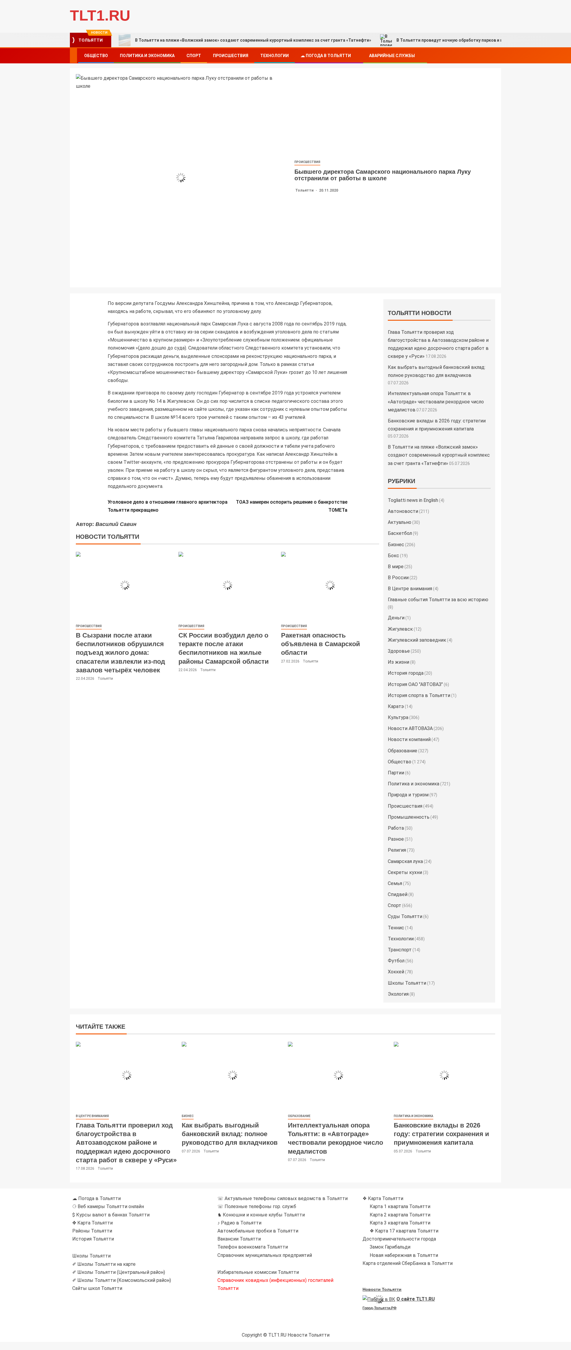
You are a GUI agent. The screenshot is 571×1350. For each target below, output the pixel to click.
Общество (96, 55)
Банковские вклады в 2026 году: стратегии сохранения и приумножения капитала (441, 1134)
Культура (398, 717)
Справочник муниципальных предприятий (264, 1255)
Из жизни (398, 662)
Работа (396, 828)
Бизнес (396, 544)
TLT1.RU (100, 15)
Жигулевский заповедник (417, 640)
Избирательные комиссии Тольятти (258, 1272)
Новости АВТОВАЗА (410, 728)
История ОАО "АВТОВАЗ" (415, 684)
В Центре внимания (410, 588)
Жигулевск (400, 629)
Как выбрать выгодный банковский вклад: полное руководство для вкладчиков (230, 1134)
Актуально (399, 522)
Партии (396, 773)
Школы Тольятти (407, 983)
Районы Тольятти (92, 1231)
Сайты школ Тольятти (97, 1288)
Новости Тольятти (382, 1289)
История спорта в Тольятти (419, 695)
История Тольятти (93, 1239)
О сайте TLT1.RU (415, 1299)
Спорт (193, 55)
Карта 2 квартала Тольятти (400, 1215)
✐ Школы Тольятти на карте (104, 1264)
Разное (396, 839)
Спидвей (397, 894)
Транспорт (400, 950)
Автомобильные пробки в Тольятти (257, 1231)
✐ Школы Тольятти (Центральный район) (118, 1272)
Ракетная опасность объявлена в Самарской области (320, 644)
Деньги (396, 618)
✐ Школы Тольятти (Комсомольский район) (121, 1280)
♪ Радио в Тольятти (239, 1223)
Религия (397, 850)
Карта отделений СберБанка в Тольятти (408, 1263)
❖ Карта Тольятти (383, 1198)
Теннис (396, 928)
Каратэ (396, 706)
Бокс (393, 555)
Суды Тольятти (405, 916)
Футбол (396, 961)
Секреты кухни (405, 872)
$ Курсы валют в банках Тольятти (111, 1215)
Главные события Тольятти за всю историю (438, 599)
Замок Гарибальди (390, 1247)
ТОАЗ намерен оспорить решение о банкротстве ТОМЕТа (291, 506)
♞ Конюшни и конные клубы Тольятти (261, 1215)
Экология (398, 994)
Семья (395, 883)
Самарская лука (405, 861)
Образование (402, 751)
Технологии (274, 55)
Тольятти (304, 190)
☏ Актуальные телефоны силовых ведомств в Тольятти (282, 1198)
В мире (396, 566)
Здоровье (399, 651)
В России (398, 577)
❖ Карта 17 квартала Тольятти (404, 1231)
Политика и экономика (147, 55)
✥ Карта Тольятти (92, 1223)
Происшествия (230, 55)
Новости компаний (409, 739)
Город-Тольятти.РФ (379, 1308)
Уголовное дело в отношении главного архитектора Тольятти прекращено (168, 506)
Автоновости (403, 511)
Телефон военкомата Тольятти (252, 1247)
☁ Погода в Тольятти (326, 55)
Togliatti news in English (413, 500)
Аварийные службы (392, 55)
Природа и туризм (408, 795)
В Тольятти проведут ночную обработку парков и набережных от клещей (472, 40)
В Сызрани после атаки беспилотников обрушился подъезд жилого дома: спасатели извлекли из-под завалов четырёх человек (120, 653)
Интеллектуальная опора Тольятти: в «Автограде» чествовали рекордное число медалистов (436, 401)
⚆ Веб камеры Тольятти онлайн (108, 1206)
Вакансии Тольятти (239, 1239)
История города (405, 673)
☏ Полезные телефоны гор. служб (256, 1206)
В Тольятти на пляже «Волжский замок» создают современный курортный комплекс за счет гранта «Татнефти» (253, 40)
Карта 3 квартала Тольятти (400, 1223)
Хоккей (396, 972)
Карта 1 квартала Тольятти (400, 1206)
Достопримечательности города (399, 1239)
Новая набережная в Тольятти (404, 1255)
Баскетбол (400, 533)
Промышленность (408, 817)
